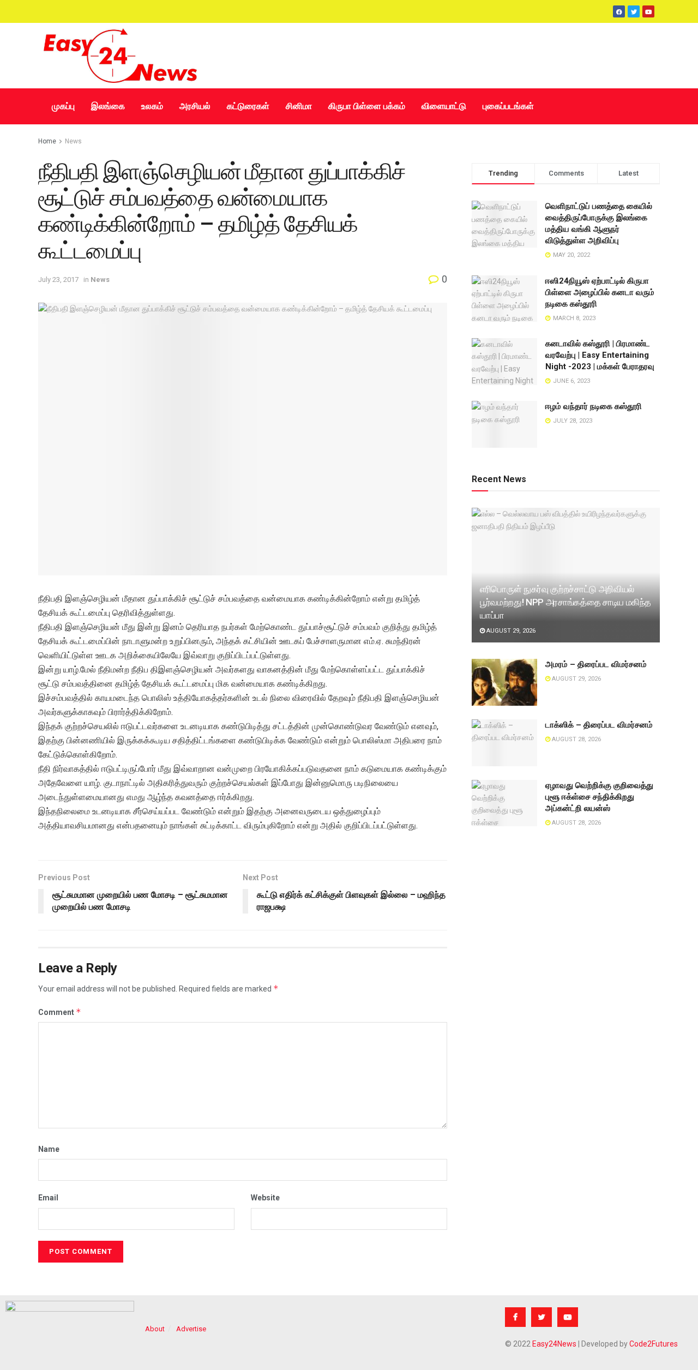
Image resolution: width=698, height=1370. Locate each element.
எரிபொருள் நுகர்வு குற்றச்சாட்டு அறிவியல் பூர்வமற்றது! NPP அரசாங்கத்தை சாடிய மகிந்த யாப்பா (565, 602)
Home (47, 141)
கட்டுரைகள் (248, 106)
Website (265, 1197)
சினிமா (299, 106)
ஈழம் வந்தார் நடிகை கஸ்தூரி (593, 406)
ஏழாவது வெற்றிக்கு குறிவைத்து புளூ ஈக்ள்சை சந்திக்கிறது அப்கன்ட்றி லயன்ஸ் (599, 796)
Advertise (191, 1329)
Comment (59, 1012)
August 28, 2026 (575, 739)
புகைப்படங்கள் (508, 106)
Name (48, 1149)
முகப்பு (63, 106)
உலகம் (152, 106)
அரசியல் (194, 106)
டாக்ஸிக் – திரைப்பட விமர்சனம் (599, 725)
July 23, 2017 (58, 279)
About (155, 1329)
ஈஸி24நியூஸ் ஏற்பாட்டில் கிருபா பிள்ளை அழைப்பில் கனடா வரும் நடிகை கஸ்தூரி (599, 292)
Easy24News (554, 1343)
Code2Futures (653, 1343)
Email (48, 1197)
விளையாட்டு (444, 106)
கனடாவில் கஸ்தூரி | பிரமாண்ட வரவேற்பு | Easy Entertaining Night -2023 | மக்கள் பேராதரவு (599, 355)
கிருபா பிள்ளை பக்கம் (366, 106)
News (73, 141)
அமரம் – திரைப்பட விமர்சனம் (596, 664)
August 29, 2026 (510, 630)
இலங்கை (108, 106)
